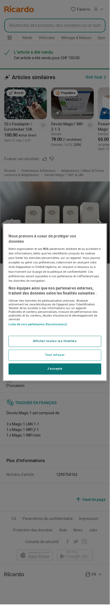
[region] (55, 302)
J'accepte (55, 369)
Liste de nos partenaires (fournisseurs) (38, 324)
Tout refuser (55, 355)
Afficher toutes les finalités (55, 341)
